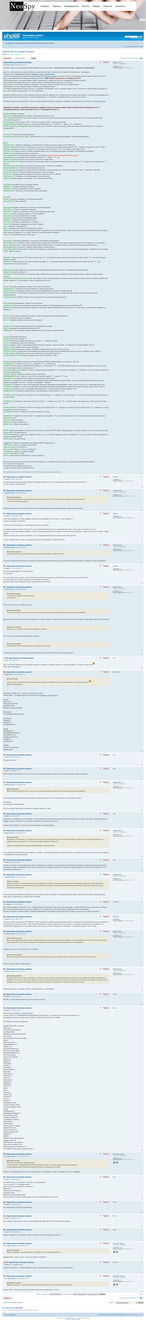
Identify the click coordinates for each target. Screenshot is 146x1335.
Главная (44, 6)
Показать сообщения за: (43, 1294)
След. (140, 1294)
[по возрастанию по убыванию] (96, 1294)
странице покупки (99, 101)
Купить (85, 6)
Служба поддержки (15, 54)
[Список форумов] (12, 36)
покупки (11, 798)
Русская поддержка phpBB (73, 1319)
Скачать (56, 6)
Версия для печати (134, 43)
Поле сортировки (67, 1294)
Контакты (120, 6)
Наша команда (102, 1314)
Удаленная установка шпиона (18, 51)
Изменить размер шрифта (141, 43)
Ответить (5, 57)
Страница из (134, 58)
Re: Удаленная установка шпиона (17, 477)
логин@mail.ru (21, 447)
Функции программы (47, 43)
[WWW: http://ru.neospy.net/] (114, 1162)
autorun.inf (96, 619)
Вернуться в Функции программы (13, 1302)
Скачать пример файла (47, 74)
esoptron (7, 479)
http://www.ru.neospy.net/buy (48, 695)
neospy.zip (48, 76)
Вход (141, 46)
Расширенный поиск (137, 38)
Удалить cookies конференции (116, 1314)
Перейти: (111, 1302)
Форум (96, 6)
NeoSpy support (9, 64)
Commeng (8, 919)
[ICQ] (117, 1162)
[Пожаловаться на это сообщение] (100, 62)
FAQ (126, 46)
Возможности (71, 6)
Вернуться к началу (142, 473)
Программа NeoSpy (33, 43)
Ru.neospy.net (9, 43)
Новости (107, 6)
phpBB (69, 1318)
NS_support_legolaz (10, 1156)
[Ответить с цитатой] (106, 62)
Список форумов (20, 43)
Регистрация (133, 46)
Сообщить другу (137, 43)
